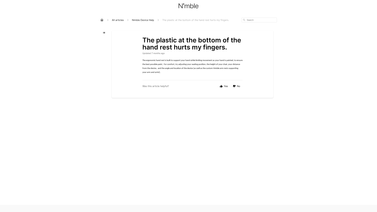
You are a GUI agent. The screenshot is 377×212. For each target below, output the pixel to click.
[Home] (102, 20)
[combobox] (259, 20)
